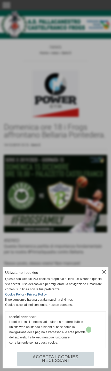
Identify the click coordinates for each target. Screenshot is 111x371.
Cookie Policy (15, 294)
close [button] (104, 272)
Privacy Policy (37, 294)
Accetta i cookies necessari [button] (55, 359)
